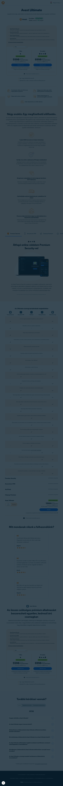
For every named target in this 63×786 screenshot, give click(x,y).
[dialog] (31, 393)
